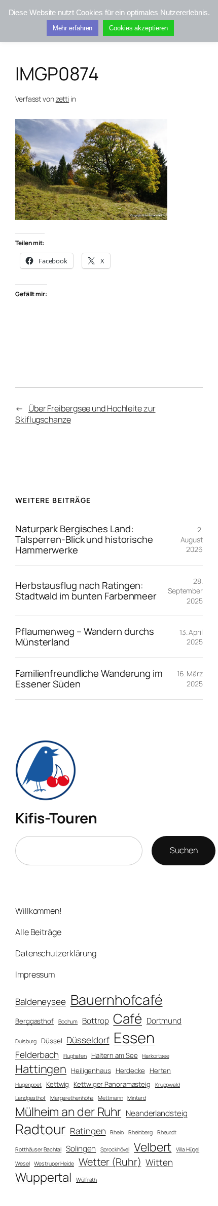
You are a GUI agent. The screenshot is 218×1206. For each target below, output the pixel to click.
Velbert (152, 1147)
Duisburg (26, 1041)
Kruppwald (167, 1084)
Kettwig (57, 1084)
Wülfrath (86, 1179)
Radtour (40, 1129)
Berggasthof (34, 1021)
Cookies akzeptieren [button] (138, 28)
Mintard (136, 1097)
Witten (159, 1162)
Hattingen (40, 1069)
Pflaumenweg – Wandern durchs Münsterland (84, 636)
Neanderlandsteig (156, 1113)
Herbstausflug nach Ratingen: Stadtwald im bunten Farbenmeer (86, 590)
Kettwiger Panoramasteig (112, 1084)
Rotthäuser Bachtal (38, 1149)
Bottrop (95, 1020)
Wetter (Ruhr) (110, 1162)
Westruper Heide (54, 1163)
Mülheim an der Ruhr (68, 1111)
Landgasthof (30, 1097)
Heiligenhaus (91, 1070)
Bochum (68, 1021)
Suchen (183, 850)
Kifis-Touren (56, 818)
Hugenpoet (28, 1084)
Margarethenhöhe (72, 1097)
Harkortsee (155, 1055)
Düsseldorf (87, 1040)
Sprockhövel (114, 1149)
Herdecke (130, 1070)
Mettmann (110, 1097)
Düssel (51, 1040)
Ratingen (87, 1131)
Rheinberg (140, 1132)
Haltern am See (114, 1055)
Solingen (81, 1148)
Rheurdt (166, 1132)
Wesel (22, 1163)
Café (127, 1018)
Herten (160, 1070)
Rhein (117, 1132)
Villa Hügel (187, 1149)
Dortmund (164, 1020)
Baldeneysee (40, 1001)
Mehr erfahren (73, 28)
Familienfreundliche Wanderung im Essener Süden (89, 678)
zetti (62, 99)
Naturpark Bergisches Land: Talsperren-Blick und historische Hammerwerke (84, 539)
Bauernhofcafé (116, 999)
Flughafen (75, 1055)
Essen (134, 1038)
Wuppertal (43, 1177)
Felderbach (37, 1054)
